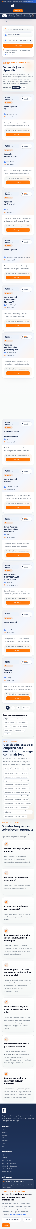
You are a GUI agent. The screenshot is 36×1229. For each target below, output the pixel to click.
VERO (8, 439)
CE (30, 769)
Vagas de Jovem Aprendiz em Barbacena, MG (17, 792)
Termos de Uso (7, 1172)
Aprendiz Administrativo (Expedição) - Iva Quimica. (11, 348)
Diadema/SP (10, 355)
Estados (4, 1135)
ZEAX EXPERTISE (11, 114)
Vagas (4, 15)
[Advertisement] (18, 399)
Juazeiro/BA (10, 680)
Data (24, 87)
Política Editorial (7, 1160)
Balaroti (9, 582)
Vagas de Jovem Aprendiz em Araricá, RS (16, 773)
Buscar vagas (18, 46)
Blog (3, 1143)
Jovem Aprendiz (11, 249)
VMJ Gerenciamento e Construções (18, 257)
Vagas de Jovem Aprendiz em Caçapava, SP (17, 781)
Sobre (4, 1146)
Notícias (11, 15)
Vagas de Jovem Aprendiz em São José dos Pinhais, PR (16, 811)
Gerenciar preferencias (11, 1220)
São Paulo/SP (10, 490)
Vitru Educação (11, 305)
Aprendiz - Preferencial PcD (11, 155)
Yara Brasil (10, 162)
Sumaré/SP (10, 165)
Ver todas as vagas (8, 54)
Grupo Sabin (10, 630)
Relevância (16, 87)
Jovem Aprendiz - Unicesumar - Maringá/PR (11, 299)
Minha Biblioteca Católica (20, 726)
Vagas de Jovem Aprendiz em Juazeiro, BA (16, 807)
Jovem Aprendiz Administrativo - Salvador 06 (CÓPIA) (11, 530)
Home (3, 22)
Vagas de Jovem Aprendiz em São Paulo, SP (17, 796)
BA (25, 769)
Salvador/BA (10, 537)
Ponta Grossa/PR (12, 585)
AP (20, 769)
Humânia (7, 734)
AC (5, 769)
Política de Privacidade (9, 1166)
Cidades (19, 15)
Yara (7, 209)
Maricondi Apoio (19, 730)
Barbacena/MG (11, 442)
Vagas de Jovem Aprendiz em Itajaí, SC (15, 816)
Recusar (27, 1220)
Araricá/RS (10, 117)
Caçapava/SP (10, 260)
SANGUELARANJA (12, 487)
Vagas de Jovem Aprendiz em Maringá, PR (16, 784)
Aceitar (6, 1225)
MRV (8, 534)
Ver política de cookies (18, 1214)
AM (15, 769)
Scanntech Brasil (22, 722)
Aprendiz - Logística (8, 671)
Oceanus (7, 726)
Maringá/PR (10, 308)
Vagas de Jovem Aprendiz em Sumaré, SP (16, 777)
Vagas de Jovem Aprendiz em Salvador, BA (16, 800)
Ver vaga (16, 134)
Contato (4, 1158)
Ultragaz (9, 678)
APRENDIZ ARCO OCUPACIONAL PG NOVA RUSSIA (11, 576)
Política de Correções (9, 1163)
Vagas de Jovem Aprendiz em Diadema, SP (16, 788)
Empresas (26, 15)
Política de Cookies (8, 1169)
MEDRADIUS (8, 730)
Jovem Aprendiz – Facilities (11, 480)
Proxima (26, 708)
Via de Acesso (11, 352)
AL (10, 769)
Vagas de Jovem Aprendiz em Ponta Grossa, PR (18, 803)
